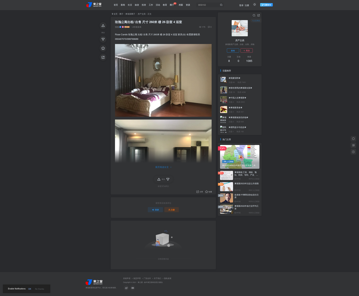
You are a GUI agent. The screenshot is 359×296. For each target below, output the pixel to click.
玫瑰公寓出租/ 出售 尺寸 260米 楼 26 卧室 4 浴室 (148, 22)
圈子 (173, 4)
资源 (188, 4)
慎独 (117, 26)
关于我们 (157, 278)
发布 (233, 50)
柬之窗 (140, 282)
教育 (165, 4)
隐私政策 (167, 278)
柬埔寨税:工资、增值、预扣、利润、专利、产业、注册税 (246, 175)
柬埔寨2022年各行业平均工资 (246, 207)
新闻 (123, 4)
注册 (247, 5)
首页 (116, 4)
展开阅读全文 (162, 167)
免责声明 (137, 278)
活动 (158, 4)
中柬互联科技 (151, 282)
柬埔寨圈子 (130, 13)
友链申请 (126, 278)
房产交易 (141, 13)
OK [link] (29, 288)
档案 (181, 4)
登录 (241, 5)
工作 (151, 4)
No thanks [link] (39, 288)
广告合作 (147, 278)
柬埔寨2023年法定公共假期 (246, 183)
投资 (144, 4)
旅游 (137, 4)
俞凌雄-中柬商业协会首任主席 (246, 196)
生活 (130, 4)
